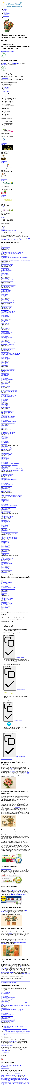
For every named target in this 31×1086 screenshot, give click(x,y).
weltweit (10, 933)
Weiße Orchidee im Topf (6, 486)
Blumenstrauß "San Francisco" (8, 433)
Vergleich (5, 9)
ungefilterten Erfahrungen (6, 1045)
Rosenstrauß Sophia (5, 491)
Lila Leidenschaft (5, 248)
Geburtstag (12, 771)
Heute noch (7, 97)
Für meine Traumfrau (5, 386)
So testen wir (6, 1052)
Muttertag (11, 768)
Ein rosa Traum (4, 275)
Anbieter (5, 12)
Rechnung (7, 111)
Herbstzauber (4, 438)
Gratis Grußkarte (9, 123)
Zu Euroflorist (15, 981)
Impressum (10, 1076)
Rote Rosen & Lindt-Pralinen (7, 370)
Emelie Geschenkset (5, 328)
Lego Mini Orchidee (5, 512)
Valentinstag (3, 769)
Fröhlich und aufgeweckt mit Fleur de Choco (11, 496)
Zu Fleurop (9, 981)
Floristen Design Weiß (6, 454)
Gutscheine (6, 16)
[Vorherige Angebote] (2, 581)
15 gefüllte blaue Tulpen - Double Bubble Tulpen (12, 470)
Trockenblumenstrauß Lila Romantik (9, 533)
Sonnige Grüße (4, 459)
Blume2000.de (13, 890)
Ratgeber (5, 14)
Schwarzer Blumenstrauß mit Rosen (9, 538)
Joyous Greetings (4, 365)
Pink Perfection (4, 501)
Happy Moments (4, 317)
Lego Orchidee (4, 444)
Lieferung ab (6, 87)
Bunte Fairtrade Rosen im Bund (8, 396)
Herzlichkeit (3, 296)
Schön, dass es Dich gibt (6, 599)
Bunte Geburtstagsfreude (6, 265)
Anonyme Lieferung (9, 105)
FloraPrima (15, 63)
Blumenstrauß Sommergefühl (7, 302)
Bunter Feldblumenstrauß (6, 559)
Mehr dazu (17, 1073)
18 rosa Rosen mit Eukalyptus (7, 312)
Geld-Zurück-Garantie (10, 126)
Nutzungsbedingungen (10, 1075)
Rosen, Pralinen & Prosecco (7, 412)
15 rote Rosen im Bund (6, 307)
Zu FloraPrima (23, 981)
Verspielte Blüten (4, 375)
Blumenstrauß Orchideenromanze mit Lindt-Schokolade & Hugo (15, 260)
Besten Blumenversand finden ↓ (8, 51)
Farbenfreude (4, 428)
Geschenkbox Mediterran (6, 570)
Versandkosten (6, 13)
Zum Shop (3, 144)
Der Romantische (5, 360)
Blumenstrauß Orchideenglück (7, 423)
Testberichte (6, 10)
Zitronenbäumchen (5, 549)
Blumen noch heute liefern (7, 972)
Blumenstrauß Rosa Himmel (7, 349)
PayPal (6, 113)
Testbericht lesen (4, 143)
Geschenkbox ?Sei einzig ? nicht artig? (9, 465)
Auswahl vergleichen (5, 79)
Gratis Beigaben (8, 124)
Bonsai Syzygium (5, 543)
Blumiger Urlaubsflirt (5, 407)
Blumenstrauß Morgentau (6, 381)
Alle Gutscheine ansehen (6, 759)
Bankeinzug (7, 114)
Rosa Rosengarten (5, 323)
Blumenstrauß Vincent (6, 604)
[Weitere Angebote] (2, 609)
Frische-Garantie (8, 121)
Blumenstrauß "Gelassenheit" (7, 344)
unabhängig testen (13, 1041)
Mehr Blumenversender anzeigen (8, 230)
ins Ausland (7, 104)
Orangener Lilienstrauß (6, 339)
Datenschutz (19, 1075)
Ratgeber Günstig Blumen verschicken (19, 894)
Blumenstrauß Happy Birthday (8, 286)
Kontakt (2, 1075)
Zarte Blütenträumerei (6, 333)
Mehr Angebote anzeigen (7, 574)
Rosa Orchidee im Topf (6, 449)
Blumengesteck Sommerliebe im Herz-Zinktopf (11, 253)
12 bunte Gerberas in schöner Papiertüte (10, 354)
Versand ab (6, 88)
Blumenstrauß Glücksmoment (7, 417)
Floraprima (3, 869)
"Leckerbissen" (4, 554)
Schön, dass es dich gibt (6, 517)
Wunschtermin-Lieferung (10, 98)
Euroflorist (3, 64)
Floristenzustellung (9, 102)
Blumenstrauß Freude (5, 291)
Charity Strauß (4, 402)
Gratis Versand (8, 99)
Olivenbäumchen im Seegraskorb (8, 507)
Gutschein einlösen (20, 657)
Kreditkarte (7, 116)
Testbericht (8, 869)
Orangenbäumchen (5, 522)
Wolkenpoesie (4, 528)
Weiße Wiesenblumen (5, 564)
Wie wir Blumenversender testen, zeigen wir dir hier (15, 238)
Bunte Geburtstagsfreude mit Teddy (9, 391)
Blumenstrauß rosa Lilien (6, 270)
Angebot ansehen (5, 251)
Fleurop (4, 63)
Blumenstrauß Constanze (6, 475)
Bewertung (6, 91)
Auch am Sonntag (9, 101)
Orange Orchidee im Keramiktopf (8, 480)
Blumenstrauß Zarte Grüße (7, 281)
